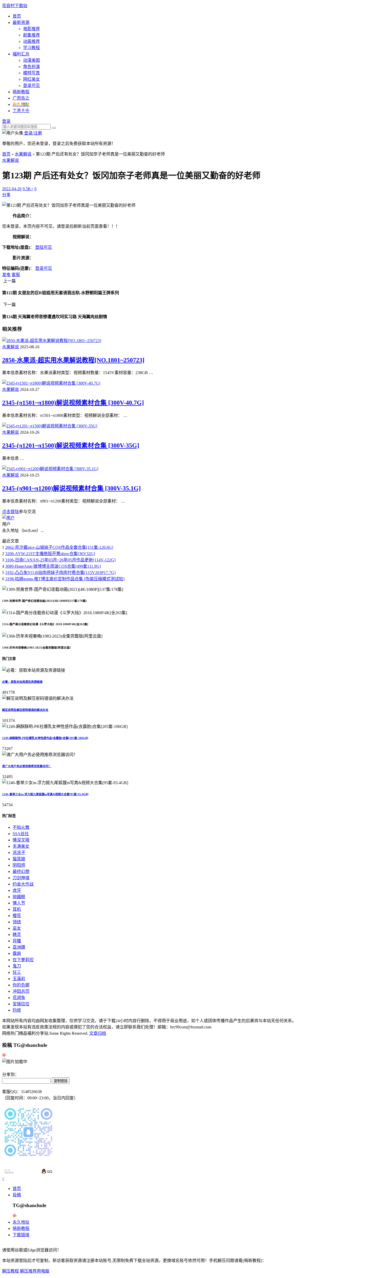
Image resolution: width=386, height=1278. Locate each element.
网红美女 (31, 79)
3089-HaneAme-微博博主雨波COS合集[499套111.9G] (53, 566)
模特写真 (31, 73)
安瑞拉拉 (21, 1004)
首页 (17, 16)
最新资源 (21, 22)
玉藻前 (19, 978)
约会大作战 (23, 884)
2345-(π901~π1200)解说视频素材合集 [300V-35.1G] (71, 488)
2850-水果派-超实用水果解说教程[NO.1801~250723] (73, 360)
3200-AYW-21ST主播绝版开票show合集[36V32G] (50, 553)
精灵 (17, 934)
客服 (16, 274)
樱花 (17, 915)
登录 (6, 121)
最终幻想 (21, 871)
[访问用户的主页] (8, 518)
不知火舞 (21, 827)
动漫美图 (31, 60)
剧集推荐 (31, 35)
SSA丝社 (21, 833)
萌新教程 (21, 92)
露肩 (17, 953)
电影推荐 (31, 29)
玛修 (17, 1010)
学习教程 (31, 47)
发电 (6, 274)
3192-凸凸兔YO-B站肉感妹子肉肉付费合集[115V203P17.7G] (60, 572)
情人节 (19, 903)
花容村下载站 (14, 5)
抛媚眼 (19, 896)
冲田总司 (21, 991)
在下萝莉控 (23, 960)
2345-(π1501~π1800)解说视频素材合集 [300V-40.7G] (73, 402)
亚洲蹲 (19, 947)
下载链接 (21, 1235)
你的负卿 (21, 985)
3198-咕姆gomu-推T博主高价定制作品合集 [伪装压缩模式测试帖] (64, 579)
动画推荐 (31, 41)
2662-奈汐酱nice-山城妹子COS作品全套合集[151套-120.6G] (59, 547)
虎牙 (17, 890)
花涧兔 (19, 997)
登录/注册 (32, 133)
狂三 (17, 972)
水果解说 (23, 154)
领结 (17, 922)
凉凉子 (19, 852)
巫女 (17, 928)
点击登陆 (10, 511)
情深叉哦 (21, 840)
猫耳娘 (19, 859)
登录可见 (31, 85)
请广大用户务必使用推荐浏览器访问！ (26, 766)
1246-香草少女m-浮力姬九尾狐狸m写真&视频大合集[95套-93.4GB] (45, 794)
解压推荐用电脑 (34, 1271)
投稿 (17, 1195)
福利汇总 (21, 54)
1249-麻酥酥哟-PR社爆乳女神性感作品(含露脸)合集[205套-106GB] (45, 737)
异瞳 (17, 941)
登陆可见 (43, 247)
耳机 (17, 909)
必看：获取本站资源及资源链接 (22, 681)
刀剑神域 (21, 878)
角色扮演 (31, 66)
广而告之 (21, 98)
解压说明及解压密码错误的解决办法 (25, 709)
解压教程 (10, 1271)
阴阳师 (19, 865)
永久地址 (21, 1222)
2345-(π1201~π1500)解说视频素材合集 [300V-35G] (70, 445)
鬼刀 (17, 966)
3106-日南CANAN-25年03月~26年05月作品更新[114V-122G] (60, 560)
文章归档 (97, 1033)
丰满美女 (21, 846)
